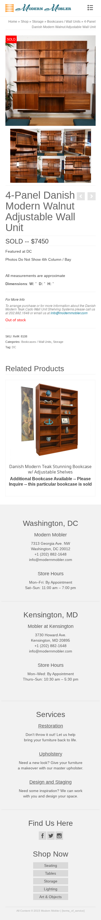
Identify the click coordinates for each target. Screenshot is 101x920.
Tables (50, 873)
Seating (50, 865)
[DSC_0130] (23, 169)
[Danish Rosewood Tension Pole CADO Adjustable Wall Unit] (81, 196)
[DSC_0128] (77, 169)
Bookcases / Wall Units (36, 341)
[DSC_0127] (50, 169)
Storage (58, 341)
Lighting (50, 889)
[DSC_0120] (50, 142)
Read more (50, 492)
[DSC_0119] (50, 80)
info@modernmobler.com (69, 312)
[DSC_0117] (77, 142)
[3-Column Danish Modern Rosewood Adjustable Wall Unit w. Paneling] (92, 196)
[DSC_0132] (23, 142)
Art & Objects (50, 897)
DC (14, 347)
